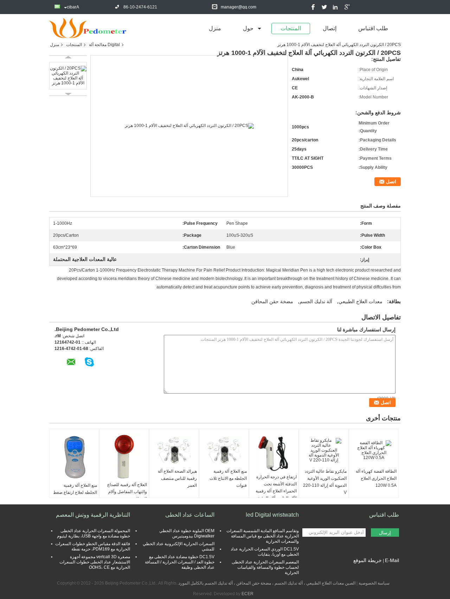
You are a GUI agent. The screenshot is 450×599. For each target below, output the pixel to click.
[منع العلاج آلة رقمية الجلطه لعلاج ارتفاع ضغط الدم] (74, 457)
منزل (215, 28)
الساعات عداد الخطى (189, 515)
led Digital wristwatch (272, 515)
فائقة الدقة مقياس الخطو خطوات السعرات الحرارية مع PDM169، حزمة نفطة (92, 546)
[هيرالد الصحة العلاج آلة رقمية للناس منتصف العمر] (174, 450)
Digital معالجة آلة (104, 44)
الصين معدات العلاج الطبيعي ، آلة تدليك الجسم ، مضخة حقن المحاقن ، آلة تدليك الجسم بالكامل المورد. (265, 583)
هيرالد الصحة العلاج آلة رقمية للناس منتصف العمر (177, 478)
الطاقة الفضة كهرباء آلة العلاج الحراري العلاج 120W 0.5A (376, 478)
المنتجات (291, 28)
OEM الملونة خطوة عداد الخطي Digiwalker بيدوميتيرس (186, 533)
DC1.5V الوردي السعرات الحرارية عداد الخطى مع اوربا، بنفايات (265, 552)
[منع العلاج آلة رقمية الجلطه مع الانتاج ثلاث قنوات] (224, 450)
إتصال (329, 28)
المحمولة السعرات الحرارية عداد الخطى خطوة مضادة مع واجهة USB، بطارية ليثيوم (93, 533)
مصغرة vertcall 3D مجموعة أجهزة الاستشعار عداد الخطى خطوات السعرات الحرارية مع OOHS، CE (94, 562)
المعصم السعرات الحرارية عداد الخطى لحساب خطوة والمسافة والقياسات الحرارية (265, 567)
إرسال (385, 532)
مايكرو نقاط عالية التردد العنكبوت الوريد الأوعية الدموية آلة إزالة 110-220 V (325, 482)
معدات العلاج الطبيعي (360, 301)
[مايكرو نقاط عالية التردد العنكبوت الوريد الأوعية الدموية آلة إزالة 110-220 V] (323, 450)
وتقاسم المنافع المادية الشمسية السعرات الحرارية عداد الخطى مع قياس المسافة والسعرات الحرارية (262, 536)
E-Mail (392, 560)
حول (248, 28)
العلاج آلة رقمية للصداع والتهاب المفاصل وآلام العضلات (127, 491)
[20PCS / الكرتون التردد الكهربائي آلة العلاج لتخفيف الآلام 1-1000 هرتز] (68, 75)
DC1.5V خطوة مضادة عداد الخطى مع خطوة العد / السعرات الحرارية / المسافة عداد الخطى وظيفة (179, 562)
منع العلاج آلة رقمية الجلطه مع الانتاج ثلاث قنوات (228, 478)
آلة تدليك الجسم (316, 301)
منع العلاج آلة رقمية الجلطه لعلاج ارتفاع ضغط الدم (75, 492)
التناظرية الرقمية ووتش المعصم (93, 515)
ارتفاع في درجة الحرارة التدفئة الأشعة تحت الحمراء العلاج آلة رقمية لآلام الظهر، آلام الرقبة (276, 487)
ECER (247, 593)
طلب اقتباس (373, 28)
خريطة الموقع (367, 560)
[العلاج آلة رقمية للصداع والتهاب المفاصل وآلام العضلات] (124, 457)
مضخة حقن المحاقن (272, 301)
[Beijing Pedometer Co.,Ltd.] (88, 27)
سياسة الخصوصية (374, 583)
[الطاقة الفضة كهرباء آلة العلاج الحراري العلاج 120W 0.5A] (373, 450)
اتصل (391, 181)
